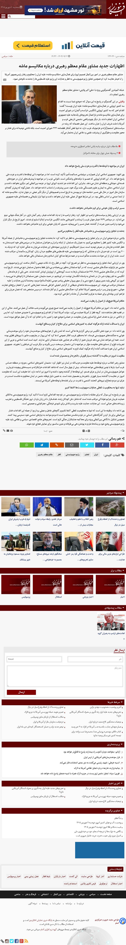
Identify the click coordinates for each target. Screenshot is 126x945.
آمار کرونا (100, 876)
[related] (4, 79)
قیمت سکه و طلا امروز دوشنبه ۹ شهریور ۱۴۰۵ (102, 827)
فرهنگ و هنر (31, 894)
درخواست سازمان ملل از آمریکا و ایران (48, 722)
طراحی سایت (87, 876)
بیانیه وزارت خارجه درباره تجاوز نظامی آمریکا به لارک (97, 768)
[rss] (26, 941)
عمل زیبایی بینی (31, 876)
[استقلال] (47, 584)
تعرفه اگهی (33, 903)
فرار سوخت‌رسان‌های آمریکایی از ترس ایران (102, 757)
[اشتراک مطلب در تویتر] (87, 445)
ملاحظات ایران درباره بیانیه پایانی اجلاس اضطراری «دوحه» (94, 146)
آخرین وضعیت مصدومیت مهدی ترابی (105, 707)
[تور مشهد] (63, 14)
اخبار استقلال (116, 884)
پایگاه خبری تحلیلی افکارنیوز (40, 920)
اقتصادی (70, 894)
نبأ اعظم (118, 818)
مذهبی (17, 894)
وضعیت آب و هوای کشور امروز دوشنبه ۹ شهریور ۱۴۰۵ (99, 823)
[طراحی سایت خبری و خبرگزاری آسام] (122, 921)
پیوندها (45, 903)
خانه (11, 56)
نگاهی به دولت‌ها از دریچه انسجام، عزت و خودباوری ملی (97, 831)
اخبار (122, 597)
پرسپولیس (26, 597)
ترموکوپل (103, 884)
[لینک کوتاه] (4, 431)
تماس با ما (56, 903)
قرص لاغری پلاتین (88, 884)
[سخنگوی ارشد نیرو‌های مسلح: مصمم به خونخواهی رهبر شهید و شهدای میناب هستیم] (47, 541)
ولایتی (121, 101)
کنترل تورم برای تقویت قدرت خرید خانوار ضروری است (98, 836)
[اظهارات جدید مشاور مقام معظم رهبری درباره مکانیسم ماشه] (42, 445)
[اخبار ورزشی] (78, 584)
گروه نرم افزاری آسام (48, 929)
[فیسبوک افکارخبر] (17, 941)
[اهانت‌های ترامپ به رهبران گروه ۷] (111, 621)
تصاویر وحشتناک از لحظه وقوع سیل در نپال (45, 707)
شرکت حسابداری (115, 876)
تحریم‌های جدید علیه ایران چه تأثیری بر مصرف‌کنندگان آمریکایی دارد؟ (95, 714)
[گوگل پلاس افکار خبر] (21, 941)
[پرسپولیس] (15, 584)
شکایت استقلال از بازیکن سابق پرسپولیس (47, 717)
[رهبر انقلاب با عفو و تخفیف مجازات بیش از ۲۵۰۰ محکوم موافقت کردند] (78, 506)
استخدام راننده (70, 884)
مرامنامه (69, 903)
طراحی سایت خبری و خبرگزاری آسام (107, 921)
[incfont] (89, 431)
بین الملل (57, 894)
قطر (59, 454)
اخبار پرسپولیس (14, 876)
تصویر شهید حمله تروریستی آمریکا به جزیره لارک (43, 712)
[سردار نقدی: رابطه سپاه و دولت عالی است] (47, 506)
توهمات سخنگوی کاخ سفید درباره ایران (105, 722)
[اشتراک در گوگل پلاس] (117, 445)
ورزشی (81, 894)
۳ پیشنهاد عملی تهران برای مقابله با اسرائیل (100, 153)
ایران (96, 454)
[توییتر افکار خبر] (12, 941)
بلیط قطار (46, 876)
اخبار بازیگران (60, 876)
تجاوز (86, 454)
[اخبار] (110, 584)
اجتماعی (45, 894)
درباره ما (80, 903)
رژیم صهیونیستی (73, 454)
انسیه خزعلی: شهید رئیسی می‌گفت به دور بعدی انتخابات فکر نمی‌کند (90, 763)
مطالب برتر (116, 571)
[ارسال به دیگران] (7, 431)
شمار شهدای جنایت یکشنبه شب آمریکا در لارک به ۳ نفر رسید (96, 727)
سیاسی (4, 56)
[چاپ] (11, 431)
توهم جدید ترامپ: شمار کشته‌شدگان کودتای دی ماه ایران (40, 727)
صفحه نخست (106, 894)
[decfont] (84, 431)
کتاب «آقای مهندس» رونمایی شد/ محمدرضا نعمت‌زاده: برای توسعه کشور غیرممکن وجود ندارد (96, 733)
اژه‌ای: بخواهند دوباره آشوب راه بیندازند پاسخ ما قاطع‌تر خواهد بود (91, 752)
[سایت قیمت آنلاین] (63, 45)
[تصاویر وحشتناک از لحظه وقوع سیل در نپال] (110, 506)
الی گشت (73, 876)
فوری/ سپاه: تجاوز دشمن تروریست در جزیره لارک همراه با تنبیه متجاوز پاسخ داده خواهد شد (80, 774)
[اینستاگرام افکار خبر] (7, 941)
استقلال (58, 597)
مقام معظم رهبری (45, 454)
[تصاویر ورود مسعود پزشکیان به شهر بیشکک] (15, 541)
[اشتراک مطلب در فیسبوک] (102, 445)
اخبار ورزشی (88, 597)
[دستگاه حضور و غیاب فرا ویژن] (99, 857)
